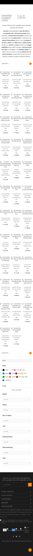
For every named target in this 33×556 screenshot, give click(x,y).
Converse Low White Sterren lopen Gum (16, 266)
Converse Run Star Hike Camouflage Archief (16, 104)
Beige (26, 376)
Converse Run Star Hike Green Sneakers (16, 126)
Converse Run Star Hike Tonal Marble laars (5, 126)
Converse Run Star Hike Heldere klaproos (16, 337)
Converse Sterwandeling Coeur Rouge (5, 244)
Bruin (20, 376)
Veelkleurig (8, 380)
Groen (6, 376)
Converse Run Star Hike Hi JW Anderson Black (16, 313)
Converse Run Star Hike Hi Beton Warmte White (16, 81)
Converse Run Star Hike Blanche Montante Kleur (27, 148)
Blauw (7, 373)
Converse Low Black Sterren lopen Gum (16, 220)
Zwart (6, 370)
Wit (12, 370)
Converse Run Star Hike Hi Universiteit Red (5, 289)
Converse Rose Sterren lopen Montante (5, 104)
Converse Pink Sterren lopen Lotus (27, 266)
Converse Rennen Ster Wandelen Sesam (16, 148)
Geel (25, 373)
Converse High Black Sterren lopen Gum (5, 81)
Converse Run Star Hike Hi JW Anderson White (27, 244)
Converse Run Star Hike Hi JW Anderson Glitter (5, 148)
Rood (19, 373)
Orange (13, 376)
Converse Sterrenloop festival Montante (16, 171)
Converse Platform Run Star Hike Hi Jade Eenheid (5, 266)
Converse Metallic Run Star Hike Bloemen (5, 195)
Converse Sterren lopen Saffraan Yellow (27, 171)
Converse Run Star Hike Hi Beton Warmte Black (27, 195)
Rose (17, 370)
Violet (13, 373)
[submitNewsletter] (30, 485)
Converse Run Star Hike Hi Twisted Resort (27, 126)
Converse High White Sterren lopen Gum (27, 104)
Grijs (23, 370)
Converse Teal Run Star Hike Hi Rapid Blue (16, 289)
